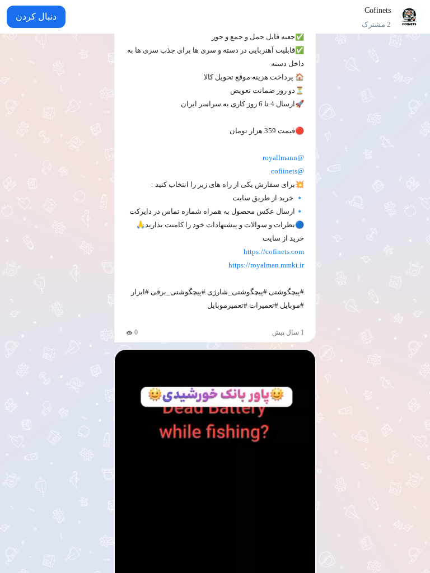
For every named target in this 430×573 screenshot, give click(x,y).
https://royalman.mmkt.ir (266, 265)
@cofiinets (287, 171)
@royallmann (283, 157)
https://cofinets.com (274, 251)
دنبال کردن (36, 16)
